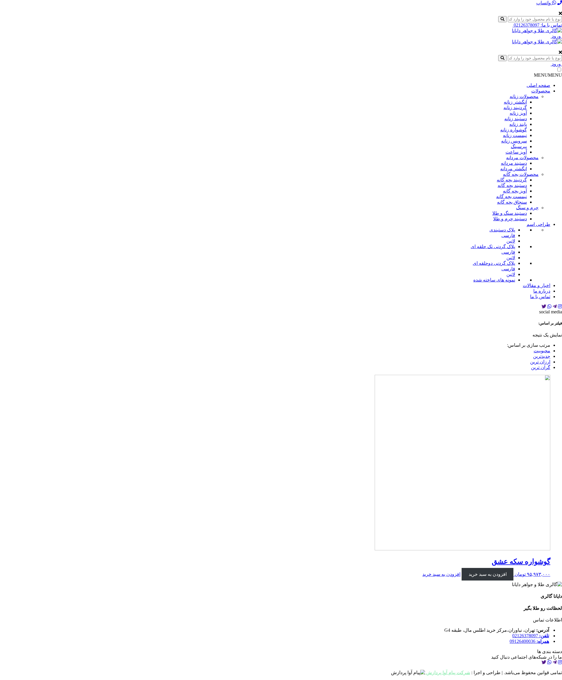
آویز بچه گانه (515, 190)
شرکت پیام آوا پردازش (447, 672)
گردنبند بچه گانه (512, 179)
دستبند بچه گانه (512, 185)
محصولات (540, 90)
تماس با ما (540, 296)
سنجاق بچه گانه (512, 202)
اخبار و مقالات (536, 285)
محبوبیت (542, 350)
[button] (548, 75)
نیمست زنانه (515, 135)
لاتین (510, 240)
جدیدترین (541, 356)
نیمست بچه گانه (511, 196)
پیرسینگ (519, 146)
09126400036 (529, 641)
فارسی (508, 235)
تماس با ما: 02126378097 (537, 25)
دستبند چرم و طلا (510, 218)
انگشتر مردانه (513, 168)
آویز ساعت (516, 152)
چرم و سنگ (527, 207)
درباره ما (541, 291)
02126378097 (530, 635)
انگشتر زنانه (515, 101)
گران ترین (540, 367)
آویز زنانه (518, 113)
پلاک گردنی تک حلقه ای (493, 246)
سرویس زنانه (514, 140)
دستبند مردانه (514, 163)
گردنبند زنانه (515, 107)
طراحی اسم (538, 224)
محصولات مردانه (522, 157)
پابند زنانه (518, 124)
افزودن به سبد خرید (488, 574)
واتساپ (544, 2)
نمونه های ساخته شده (494, 279)
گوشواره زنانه (513, 129)
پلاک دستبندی (502, 229)
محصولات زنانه (524, 96)
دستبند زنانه (515, 118)
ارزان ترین (540, 361)
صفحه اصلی (538, 85)
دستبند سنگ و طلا (509, 213)
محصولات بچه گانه (521, 174)
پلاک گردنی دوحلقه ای (494, 263)
